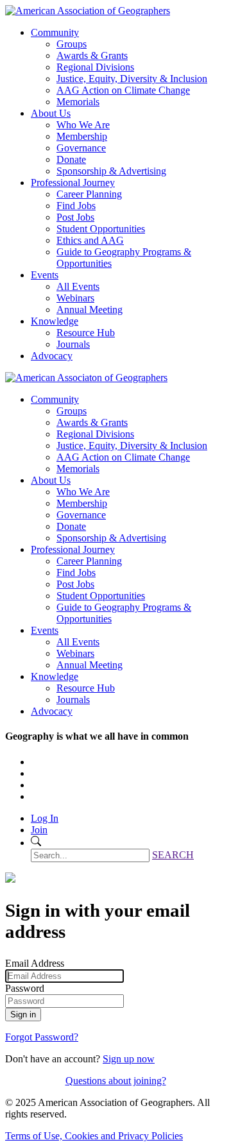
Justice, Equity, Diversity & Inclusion (131, 78)
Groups (71, 43)
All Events (77, 286)
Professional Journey (73, 182)
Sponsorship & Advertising (111, 171)
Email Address (34, 963)
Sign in (23, 1014)
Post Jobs (75, 217)
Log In (44, 818)
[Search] (36, 842)
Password (24, 988)
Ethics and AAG (90, 240)
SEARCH (173, 854)
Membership (81, 136)
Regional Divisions (95, 67)
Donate (71, 159)
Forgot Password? (41, 1037)
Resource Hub (85, 332)
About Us (51, 113)
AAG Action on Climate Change (123, 90)
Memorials (77, 101)
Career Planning (89, 194)
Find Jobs (76, 205)
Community (55, 32)
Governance (81, 147)
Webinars (75, 298)
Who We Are (83, 124)
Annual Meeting (89, 309)
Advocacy (52, 355)
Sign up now (129, 1058)
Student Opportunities (100, 228)
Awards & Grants (92, 55)
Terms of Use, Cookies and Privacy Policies (94, 1135)
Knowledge (54, 321)
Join (39, 829)
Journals (73, 344)
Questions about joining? (115, 1080)
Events (44, 274)
